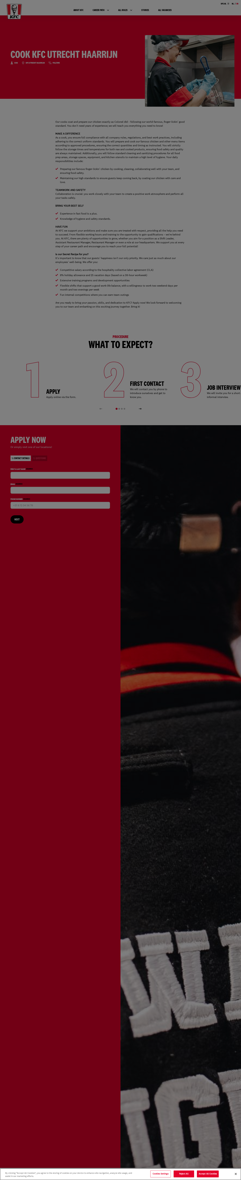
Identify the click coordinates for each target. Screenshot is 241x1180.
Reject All (184, 1173)
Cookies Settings (161, 1173)
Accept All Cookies (208, 1173)
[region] (120, 1174)
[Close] (235, 1174)
